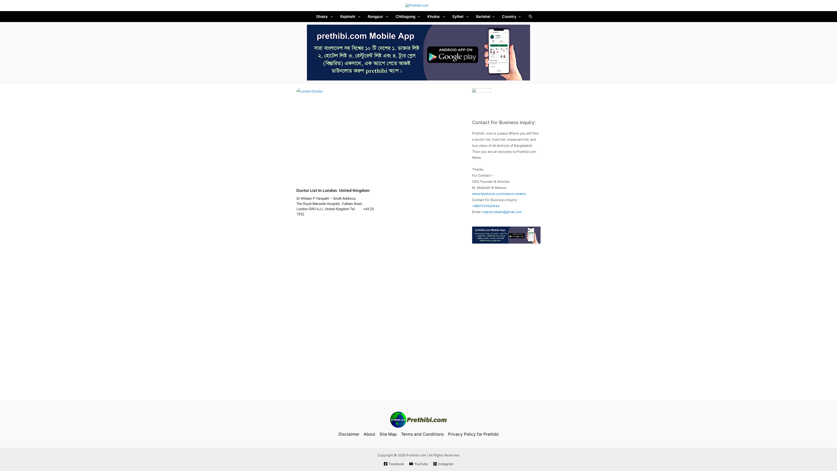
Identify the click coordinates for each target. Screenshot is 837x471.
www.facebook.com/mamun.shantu (499, 194)
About (369, 434)
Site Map (388, 434)
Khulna (434, 16)
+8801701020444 (486, 206)
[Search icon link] (531, 16)
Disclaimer (349, 434)
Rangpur (376, 16)
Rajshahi (348, 16)
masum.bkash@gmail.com (502, 212)
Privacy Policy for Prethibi (473, 434)
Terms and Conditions (422, 434)
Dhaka (322, 16)
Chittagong (405, 16)
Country (509, 16)
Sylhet (458, 16)
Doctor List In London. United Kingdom (333, 190)
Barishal (483, 16)
